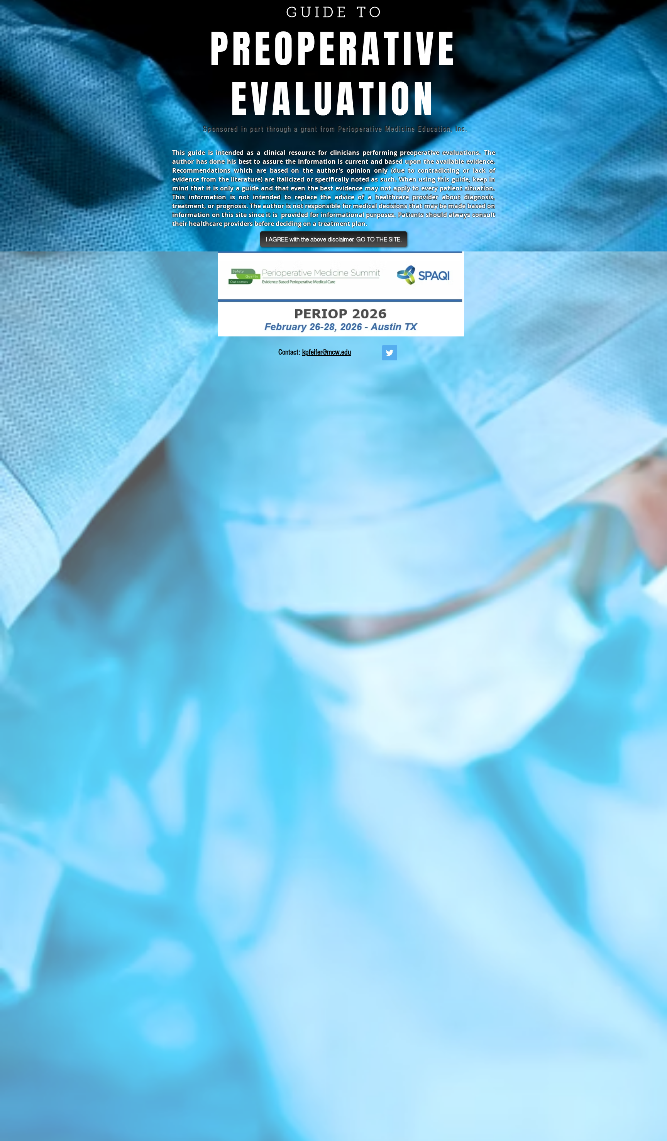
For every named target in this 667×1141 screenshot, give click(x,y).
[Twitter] (389, 352)
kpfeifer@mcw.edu (326, 352)
